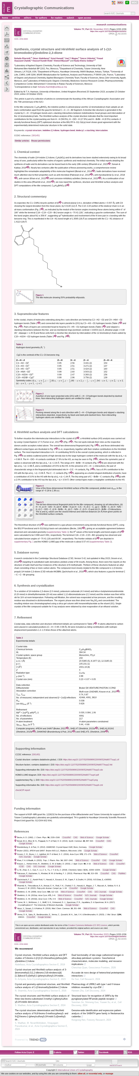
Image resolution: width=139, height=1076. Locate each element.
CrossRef (67, 837)
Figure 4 (40, 486)
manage (109, 1073)
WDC (134, 2)
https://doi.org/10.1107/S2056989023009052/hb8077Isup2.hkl (83, 765)
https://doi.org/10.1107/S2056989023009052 (108, 31)
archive (16, 17)
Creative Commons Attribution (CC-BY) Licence (87, 925)
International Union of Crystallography (75, 1070)
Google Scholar (102, 837)
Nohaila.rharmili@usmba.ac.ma (52, 87)
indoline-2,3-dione (51, 130)
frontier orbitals (85, 538)
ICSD (21, 866)
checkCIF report (22, 790)
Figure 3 (40, 410)
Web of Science (86, 837)
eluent (107, 603)
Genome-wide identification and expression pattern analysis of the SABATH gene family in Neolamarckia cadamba (98, 1013)
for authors (41, 17)
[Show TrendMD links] (124, 1039)
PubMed (121, 873)
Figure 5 (40, 502)
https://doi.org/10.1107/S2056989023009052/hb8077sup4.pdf (70, 775)
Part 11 (88, 29)
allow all (81, 1073)
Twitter (81, 1052)
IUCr (120, 2)
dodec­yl (80, 130)
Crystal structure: (23, 759)
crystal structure (42, 49)
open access (84, 17)
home (5, 17)
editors (28, 17)
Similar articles (22, 141)
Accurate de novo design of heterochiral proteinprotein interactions (98, 974)
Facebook (103, 1052)
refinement (58, 624)
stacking (90, 130)
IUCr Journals (25, 857)
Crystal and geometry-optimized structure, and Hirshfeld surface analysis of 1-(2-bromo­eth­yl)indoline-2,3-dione (42, 986)
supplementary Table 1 (57, 532)
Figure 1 (40, 295)
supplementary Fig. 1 (24, 542)
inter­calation (102, 130)
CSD (111, 864)
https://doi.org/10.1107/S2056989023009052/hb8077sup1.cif (91, 759)
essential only (95, 1073)
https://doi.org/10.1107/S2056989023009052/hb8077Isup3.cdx (74, 770)
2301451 (36, 135)
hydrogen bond (68, 130)
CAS (75, 837)
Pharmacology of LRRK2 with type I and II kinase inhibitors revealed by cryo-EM (96, 986)
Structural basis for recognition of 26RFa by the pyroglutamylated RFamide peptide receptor (95, 997)
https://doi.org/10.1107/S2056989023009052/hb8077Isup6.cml (74, 785)
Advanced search (116, 1065)
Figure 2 (40, 393)
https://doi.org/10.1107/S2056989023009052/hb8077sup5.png (69, 780)
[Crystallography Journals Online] (113, 3)
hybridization (68, 215)
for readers (57, 17)
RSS (130, 1052)
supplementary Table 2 (100, 542)
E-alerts (57, 1052)
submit (71, 17)
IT (127, 2)
